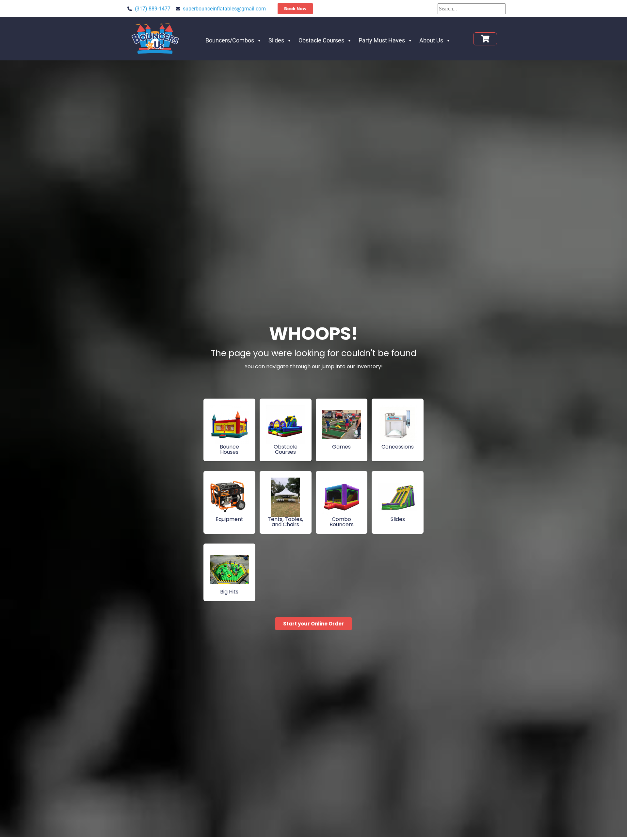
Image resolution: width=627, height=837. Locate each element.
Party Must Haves (382, 40)
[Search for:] (472, 8)
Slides (276, 40)
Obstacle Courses (321, 40)
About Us (431, 40)
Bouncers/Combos (229, 40)
